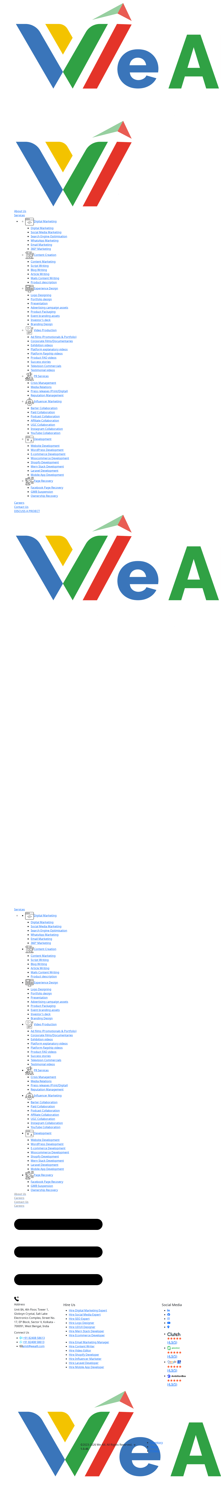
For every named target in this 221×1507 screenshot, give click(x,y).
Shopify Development (45, 462)
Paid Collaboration (43, 412)
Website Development (45, 446)
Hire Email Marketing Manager (89, 1342)
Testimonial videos (43, 370)
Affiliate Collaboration (45, 420)
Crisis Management (43, 383)
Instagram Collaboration (47, 429)
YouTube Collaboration (45, 433)
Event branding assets (45, 316)
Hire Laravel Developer (84, 1363)
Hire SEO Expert (79, 1319)
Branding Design (42, 324)
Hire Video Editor (80, 1350)
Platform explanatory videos (49, 349)
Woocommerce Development (50, 458)
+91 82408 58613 (34, 1338)
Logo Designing (41, 295)
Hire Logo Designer (81, 1323)
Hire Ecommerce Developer (87, 1335)
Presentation (39, 303)
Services (19, 215)
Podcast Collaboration (45, 416)
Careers (19, 503)
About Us (20, 211)
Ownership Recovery (44, 496)
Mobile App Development (47, 475)
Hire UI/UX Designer (82, 1327)
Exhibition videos (42, 345)
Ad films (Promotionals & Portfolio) (53, 337)
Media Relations (41, 387)
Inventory (156, 1442)
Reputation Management (47, 395)
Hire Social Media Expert (85, 1314)
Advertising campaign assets (49, 307)
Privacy (155, 1451)
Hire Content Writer (82, 1346)
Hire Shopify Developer (84, 1355)
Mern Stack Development (47, 466)
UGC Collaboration (43, 425)
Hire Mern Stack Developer (86, 1331)
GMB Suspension (42, 492)
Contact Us (21, 507)
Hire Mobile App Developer (86, 1367)
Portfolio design (41, 299)
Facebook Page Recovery (47, 487)
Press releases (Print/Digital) (49, 391)
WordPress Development (47, 450)
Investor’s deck (41, 320)
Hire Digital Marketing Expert (88, 1310)
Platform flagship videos (47, 353)
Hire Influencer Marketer (85, 1359)
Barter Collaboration (44, 408)
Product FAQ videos (43, 358)
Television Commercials (46, 366)
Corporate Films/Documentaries (52, 341)
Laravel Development (44, 471)
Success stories (41, 362)
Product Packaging (43, 312)
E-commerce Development (48, 454)
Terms (154, 1447)
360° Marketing (41, 249)
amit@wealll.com (33, 1346)
